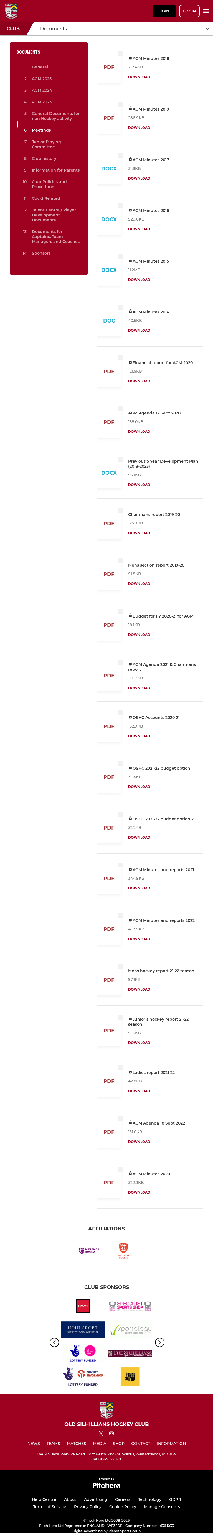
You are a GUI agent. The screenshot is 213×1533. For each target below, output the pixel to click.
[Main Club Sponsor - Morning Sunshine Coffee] (130, 1377)
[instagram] (111, 1434)
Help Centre (44, 1499)
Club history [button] (44, 158)
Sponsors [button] (41, 253)
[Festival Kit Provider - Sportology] (130, 1330)
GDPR (175, 1499)
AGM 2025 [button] (42, 78)
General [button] (40, 67)
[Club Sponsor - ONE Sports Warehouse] (130, 1307)
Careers (122, 1499)
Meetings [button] (41, 130)
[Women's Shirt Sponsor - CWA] (83, 1307)
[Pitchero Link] (106, 1487)
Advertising (95, 1499)
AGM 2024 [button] (42, 90)
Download (139, 77)
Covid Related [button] (46, 198)
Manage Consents (162, 1506)
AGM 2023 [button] (42, 101)
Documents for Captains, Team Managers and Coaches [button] (56, 236)
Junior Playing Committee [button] (46, 144)
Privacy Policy (88, 1506)
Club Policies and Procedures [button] (49, 184)
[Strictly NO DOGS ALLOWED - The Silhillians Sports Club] (130, 1354)
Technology (149, 1499)
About (70, 1499)
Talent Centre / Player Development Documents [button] (54, 215)
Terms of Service (49, 1506)
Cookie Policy (122, 1506)
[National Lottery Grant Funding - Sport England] (83, 1377)
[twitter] (101, 1434)
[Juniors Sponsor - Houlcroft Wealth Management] (83, 1330)
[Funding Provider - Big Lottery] (83, 1354)
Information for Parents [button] (56, 170)
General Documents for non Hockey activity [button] (56, 116)
